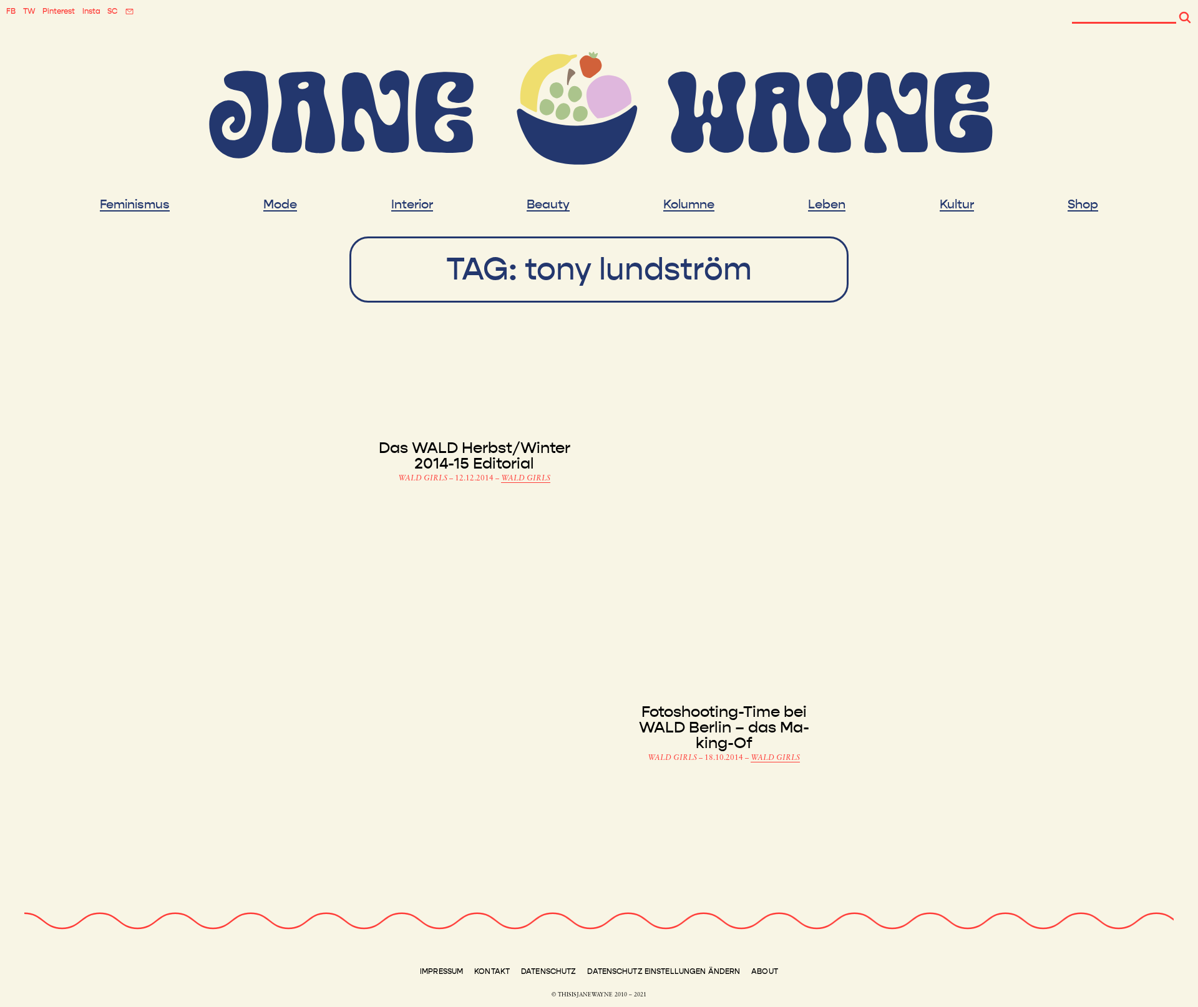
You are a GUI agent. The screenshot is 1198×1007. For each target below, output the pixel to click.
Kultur (957, 205)
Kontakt (492, 971)
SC (112, 11)
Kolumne (688, 205)
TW (29, 11)
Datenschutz (548, 971)
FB (11, 11)
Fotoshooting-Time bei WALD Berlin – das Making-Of (724, 727)
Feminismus (135, 205)
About (764, 971)
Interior (412, 205)
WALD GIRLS (423, 478)
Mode (280, 205)
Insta (91, 11)
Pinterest (58, 11)
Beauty (548, 205)
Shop (1083, 205)
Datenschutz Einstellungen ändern (663, 971)
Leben (826, 205)
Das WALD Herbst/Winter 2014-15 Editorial (474, 456)
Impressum (441, 971)
